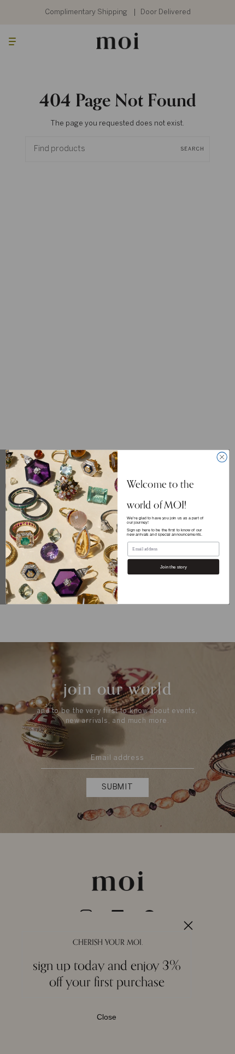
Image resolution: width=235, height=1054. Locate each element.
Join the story (173, 566)
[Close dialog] (222, 457)
